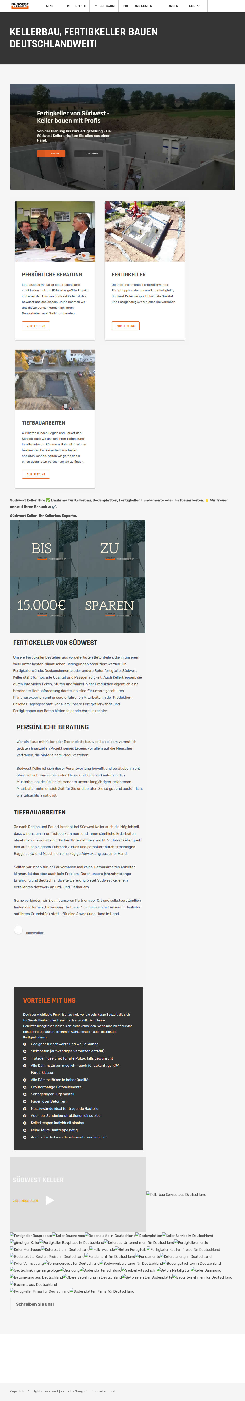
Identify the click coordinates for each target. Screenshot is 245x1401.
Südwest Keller (23, 516)
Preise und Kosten (137, 6)
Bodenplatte (77, 6)
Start (50, 6)
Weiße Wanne (105, 6)
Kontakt (195, 6)
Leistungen (169, 6)
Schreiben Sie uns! (35, 1304)
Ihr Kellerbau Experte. (58, 516)
